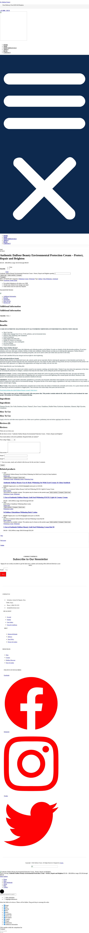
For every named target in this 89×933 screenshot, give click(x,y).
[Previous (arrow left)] (0, 932)
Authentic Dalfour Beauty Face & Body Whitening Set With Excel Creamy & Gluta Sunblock (36, 483)
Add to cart (3, 275)
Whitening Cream (23, 279)
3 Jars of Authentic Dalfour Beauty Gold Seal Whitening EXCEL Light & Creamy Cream (35, 497)
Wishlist (2, 545)
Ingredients (6, 299)
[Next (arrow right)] (2, 932)
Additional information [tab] (10, 306)
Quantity (2, 269)
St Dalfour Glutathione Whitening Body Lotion (20, 512)
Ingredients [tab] (5, 399)
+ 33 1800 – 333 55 (5, 10)
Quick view (21, 477)
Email (2, 459)
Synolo (61, 863)
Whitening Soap (28, 479)
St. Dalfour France (5, 2)
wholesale (55, 279)
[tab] (46, 296)
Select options (7, 490)
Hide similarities (9, 897)
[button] (44, 144)
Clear (6, 271)
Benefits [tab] (3, 321)
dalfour (40, 279)
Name (2, 455)
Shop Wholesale (10, 48)
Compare (19, 275)
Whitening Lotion (19, 479)
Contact (7, 52)
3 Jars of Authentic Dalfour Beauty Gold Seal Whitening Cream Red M (28, 527)
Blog (5, 51)
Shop (5, 46)
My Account (3, 540)
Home (5, 45)
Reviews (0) (6, 302)
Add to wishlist (11, 275)
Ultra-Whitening (47, 279)
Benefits (5, 298)
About (6, 49)
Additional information (9, 296)
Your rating (3, 440)
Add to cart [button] (6, 476)
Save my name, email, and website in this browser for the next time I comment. (23, 462)
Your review (4, 452)
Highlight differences (11, 899)
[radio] (10, 267)
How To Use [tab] (5, 412)
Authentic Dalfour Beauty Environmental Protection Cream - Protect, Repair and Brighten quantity (27, 273)
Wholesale (32, 279)
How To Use (7, 301)
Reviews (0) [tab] (5, 423)
